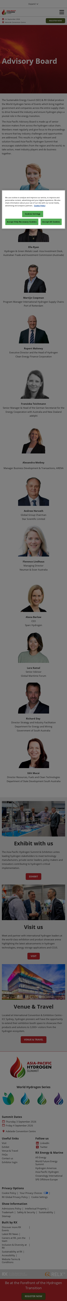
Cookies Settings (32, 214)
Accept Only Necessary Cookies (22, 222)
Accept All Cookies (51, 222)
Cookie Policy (39, 205)
